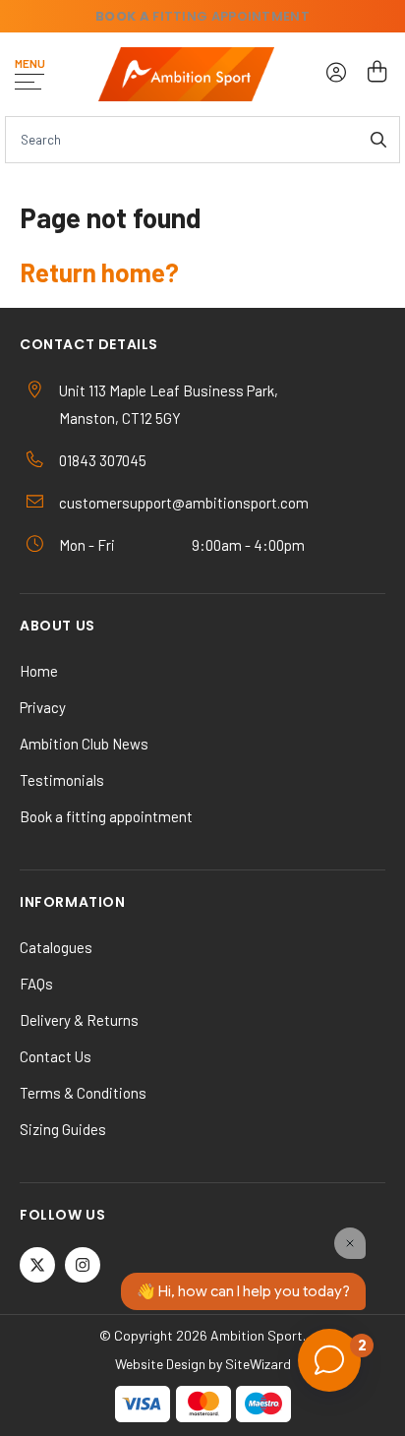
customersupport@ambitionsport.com (184, 502)
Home (39, 671)
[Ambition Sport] (186, 74)
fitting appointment (202, 16)
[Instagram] (82, 1265)
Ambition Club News (84, 743)
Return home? (99, 272)
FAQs (36, 983)
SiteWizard (258, 1363)
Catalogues (56, 947)
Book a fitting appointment (106, 816)
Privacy (43, 707)
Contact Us (55, 1056)
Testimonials (62, 780)
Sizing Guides (63, 1129)
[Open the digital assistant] (329, 1360)
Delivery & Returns (79, 1020)
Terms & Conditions (83, 1093)
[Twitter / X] (37, 1265)
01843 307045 (102, 460)
